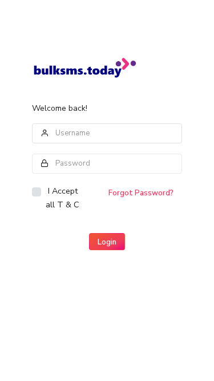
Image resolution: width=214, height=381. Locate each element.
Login (107, 242)
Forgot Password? (140, 193)
